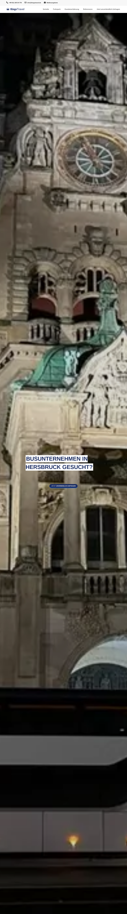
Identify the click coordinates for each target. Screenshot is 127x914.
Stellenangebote (52, 2)
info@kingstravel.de (34, 2)
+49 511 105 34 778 (15, 2)
